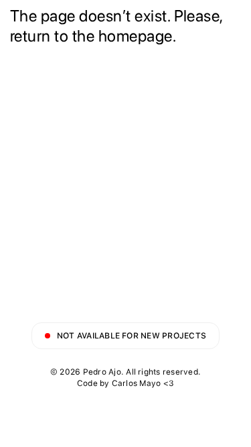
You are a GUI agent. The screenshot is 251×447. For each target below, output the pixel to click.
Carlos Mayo (136, 383)
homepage (135, 36)
